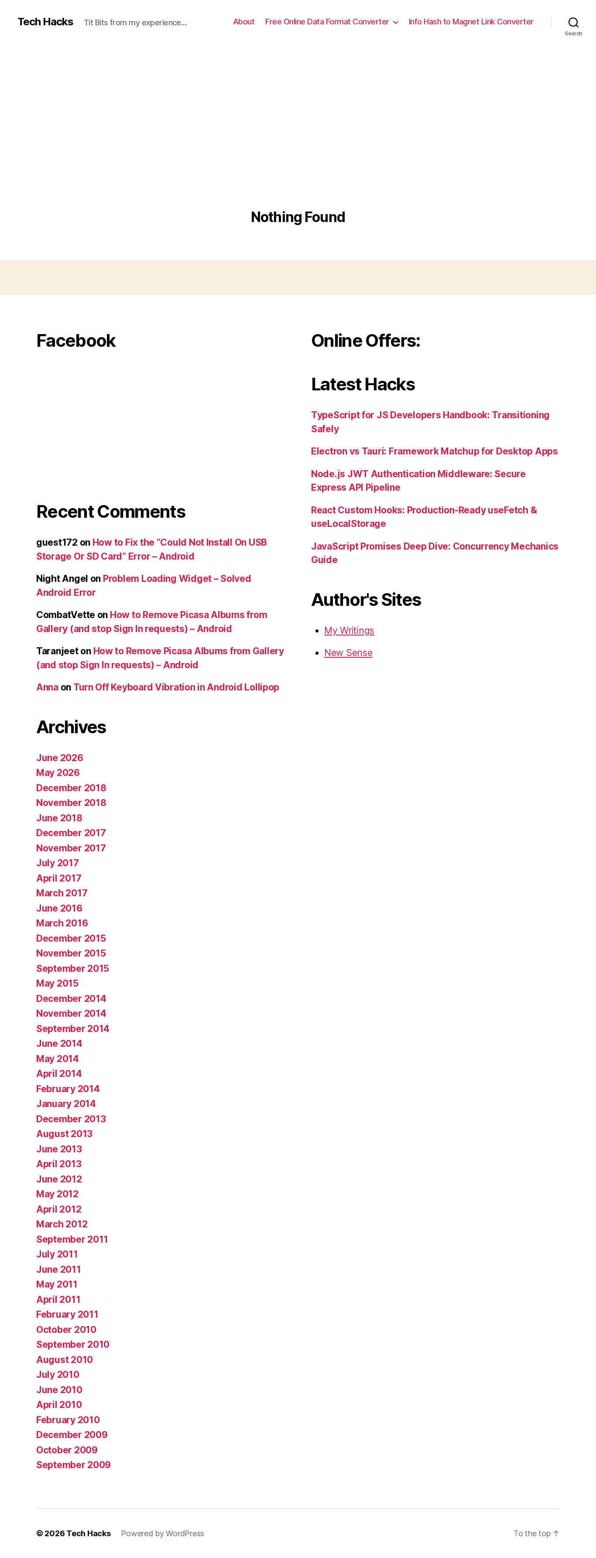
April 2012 (58, 1209)
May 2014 (57, 1058)
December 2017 (71, 832)
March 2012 (61, 1224)
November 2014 (71, 1013)
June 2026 (59, 757)
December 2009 (72, 1434)
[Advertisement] (298, 144)
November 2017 (71, 848)
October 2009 (67, 1450)
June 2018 (59, 818)
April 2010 (59, 1404)
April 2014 (59, 1073)
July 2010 (57, 1374)
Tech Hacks (45, 22)
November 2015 (71, 953)
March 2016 (62, 923)
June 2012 (59, 1179)
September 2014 (73, 1028)
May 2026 (58, 772)
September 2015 (72, 968)
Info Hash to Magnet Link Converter (471, 21)
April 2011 (58, 1299)
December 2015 (71, 938)
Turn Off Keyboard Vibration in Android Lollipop (176, 687)
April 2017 (58, 878)
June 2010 (59, 1389)
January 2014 (66, 1103)
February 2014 (68, 1088)
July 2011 (57, 1254)
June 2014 (59, 1043)
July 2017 (57, 863)
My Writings (349, 630)
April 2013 (58, 1163)
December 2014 (71, 998)
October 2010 (66, 1329)
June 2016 (59, 908)
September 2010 (73, 1344)
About (244, 21)
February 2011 (67, 1314)
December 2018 (71, 787)
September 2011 (72, 1239)
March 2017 (61, 893)
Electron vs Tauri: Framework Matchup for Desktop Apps (434, 451)
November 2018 (71, 802)
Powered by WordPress (162, 1533)
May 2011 (57, 1284)
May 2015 (57, 983)
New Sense (348, 652)
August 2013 (64, 1133)
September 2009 (73, 1464)
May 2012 (57, 1194)
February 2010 (68, 1419)
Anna (47, 687)
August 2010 (64, 1359)
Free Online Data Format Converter (327, 21)
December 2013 (71, 1119)
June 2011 (58, 1269)
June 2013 (59, 1149)
